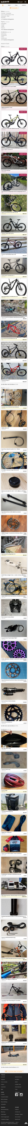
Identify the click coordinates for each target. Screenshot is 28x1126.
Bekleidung (3, 34)
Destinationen (18, 1087)
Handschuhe (4, 38)
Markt (3, 5)
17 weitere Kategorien (8, 39)
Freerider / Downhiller (6, 13)
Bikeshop (3, 1111)
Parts (16, 5)
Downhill (3, 1077)
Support (17, 1109)
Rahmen (3, 28)
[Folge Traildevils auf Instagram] (21, 1095)
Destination (3, 1114)
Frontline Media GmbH (9, 1122)
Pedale (2, 25)
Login (21, 2)
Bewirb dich (17, 1119)
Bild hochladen (4, 1099)
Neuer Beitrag (4, 1101)
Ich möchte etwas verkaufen (14, 1071)
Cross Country (4, 1082)
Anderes (24, 5)
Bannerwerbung (4, 1109)
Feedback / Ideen (19, 1114)
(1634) (10, 384)
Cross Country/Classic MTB (7, 14)
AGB (17, 1122)
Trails (16, 1089)
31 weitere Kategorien (8, 29)
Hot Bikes (17, 1079)
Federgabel (3, 23)
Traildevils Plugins (5, 1119)
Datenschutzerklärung (12, 1123)
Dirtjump (3, 1079)
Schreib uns (17, 1111)
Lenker (2, 26)
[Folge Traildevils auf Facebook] (16, 1095)
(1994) (10, 725)
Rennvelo (3, 17)
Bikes (9, 5)
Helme (2, 36)
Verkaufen (15, 8)
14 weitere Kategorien (8, 19)
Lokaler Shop (18, 1084)
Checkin (3, 1094)
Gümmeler (3, 1087)
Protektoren (4, 35)
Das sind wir (17, 1116)
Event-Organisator (5, 1116)
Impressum (3, 1123)
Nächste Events (18, 1077)
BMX (2, 1089)
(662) (10, 1067)
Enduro (2, 1084)
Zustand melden (4, 1096)
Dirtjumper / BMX (5, 16)
